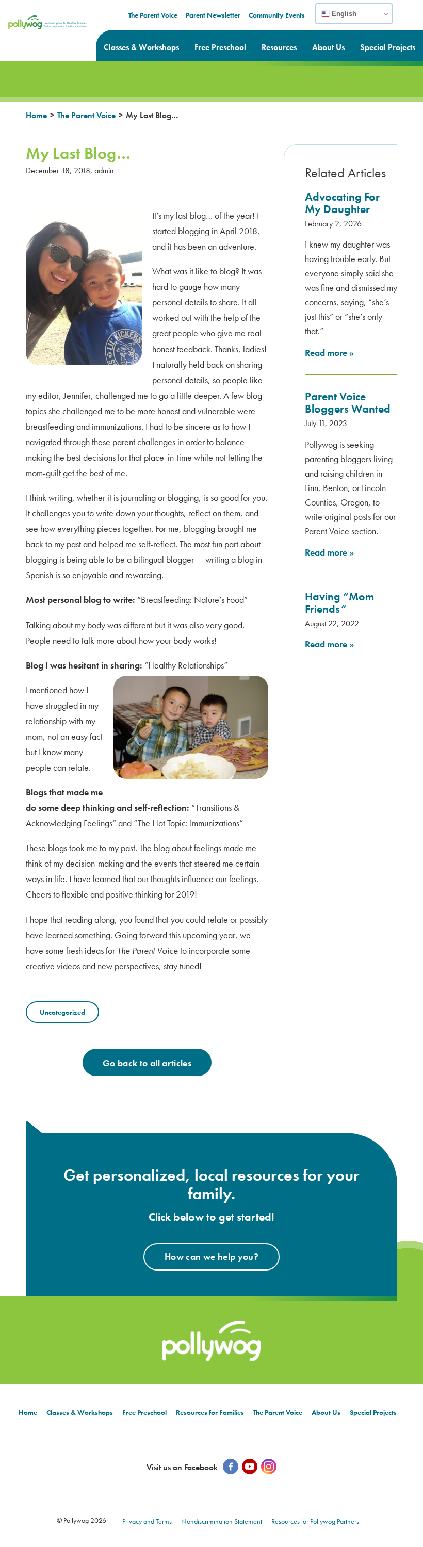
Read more (329, 353)
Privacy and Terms (147, 1521)
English (343, 14)
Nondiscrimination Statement (221, 1521)
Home (36, 115)
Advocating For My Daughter (342, 203)
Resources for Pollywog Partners (315, 1521)
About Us (328, 47)
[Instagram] (268, 1466)
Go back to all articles (147, 1063)
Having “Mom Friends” (339, 602)
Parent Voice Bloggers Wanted (348, 402)
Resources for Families (210, 1412)
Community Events (277, 15)
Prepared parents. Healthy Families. (43, 28)
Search (408, 20)
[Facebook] (230, 1466)
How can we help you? (211, 1256)
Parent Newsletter (213, 15)
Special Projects (387, 47)
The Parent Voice (152, 15)
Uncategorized (62, 1012)
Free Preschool (220, 47)
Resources (279, 47)
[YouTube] (249, 1466)
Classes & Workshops (141, 47)
